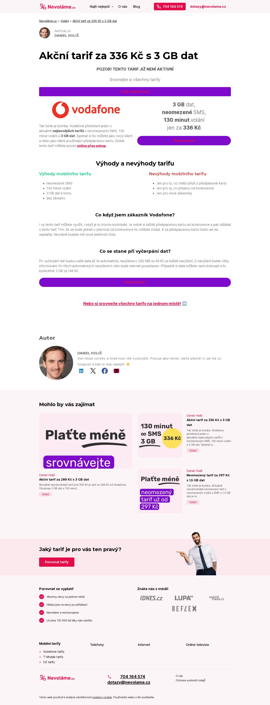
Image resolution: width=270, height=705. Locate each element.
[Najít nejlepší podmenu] (112, 7)
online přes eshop (91, 146)
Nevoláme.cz (48, 21)
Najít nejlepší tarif (135, 91)
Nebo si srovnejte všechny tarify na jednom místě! (132, 303)
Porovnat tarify (57, 562)
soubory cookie (102, 697)
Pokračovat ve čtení (85, 484)
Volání (65, 21)
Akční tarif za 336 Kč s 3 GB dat (95, 21)
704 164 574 (173, 6)
